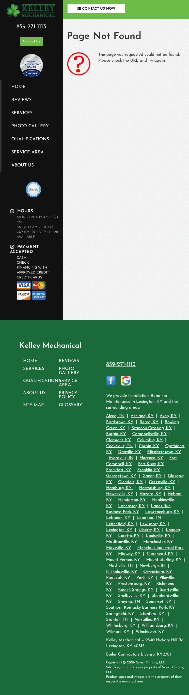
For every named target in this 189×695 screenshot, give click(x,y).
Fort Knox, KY (151, 464)
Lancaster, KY (131, 506)
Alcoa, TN (115, 416)
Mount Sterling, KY (164, 560)
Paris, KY (144, 578)
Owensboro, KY (157, 572)
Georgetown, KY (121, 476)
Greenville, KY (162, 482)
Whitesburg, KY (120, 625)
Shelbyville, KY (131, 596)
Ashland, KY (142, 416)
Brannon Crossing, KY (151, 428)
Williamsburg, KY (158, 625)
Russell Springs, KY (136, 590)
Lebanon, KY (118, 518)
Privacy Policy (68, 395)
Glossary (70, 405)
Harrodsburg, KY (155, 488)
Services (21, 113)
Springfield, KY (120, 614)
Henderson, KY (132, 500)
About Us (22, 165)
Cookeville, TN (119, 446)
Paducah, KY (118, 578)
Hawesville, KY (119, 494)
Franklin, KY (148, 470)
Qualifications (30, 139)
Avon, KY (168, 416)
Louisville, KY (158, 536)
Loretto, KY (129, 536)
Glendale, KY (130, 482)
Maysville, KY (118, 548)
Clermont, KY (118, 440)
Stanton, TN (117, 620)
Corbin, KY (149, 446)
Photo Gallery (30, 126)
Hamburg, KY (119, 488)
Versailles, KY (147, 620)
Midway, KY (129, 554)
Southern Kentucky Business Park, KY (140, 607)
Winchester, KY (150, 632)
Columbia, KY (150, 440)
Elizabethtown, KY (164, 452)
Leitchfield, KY (120, 524)
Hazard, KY (150, 494)
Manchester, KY (158, 542)
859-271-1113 (121, 364)
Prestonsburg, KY (134, 584)
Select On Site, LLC (150, 662)
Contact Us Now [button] (98, 9)
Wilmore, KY (117, 632)
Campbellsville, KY (149, 434)
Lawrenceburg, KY (162, 512)
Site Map (33, 405)
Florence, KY (151, 458)
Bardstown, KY (119, 422)
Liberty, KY (149, 530)
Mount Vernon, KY (123, 560)
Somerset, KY (158, 602)
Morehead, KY (160, 554)
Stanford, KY (153, 614)
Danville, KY (129, 452)
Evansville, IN (121, 458)
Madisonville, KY (121, 542)
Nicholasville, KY (121, 572)
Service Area (27, 152)
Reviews (21, 100)
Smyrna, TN (129, 602)
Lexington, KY (119, 530)
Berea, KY (149, 422)
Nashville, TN (121, 566)
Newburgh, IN (152, 566)
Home (18, 87)
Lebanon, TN (149, 518)
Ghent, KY (152, 476)
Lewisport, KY (153, 524)
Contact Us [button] (31, 41)
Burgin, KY (116, 434)
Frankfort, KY (118, 470)
